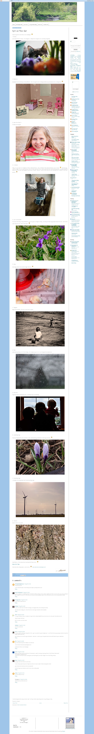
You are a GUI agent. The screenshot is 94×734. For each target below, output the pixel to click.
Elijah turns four (74, 182)
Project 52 (75, 67)
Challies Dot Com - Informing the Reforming (75, 201)
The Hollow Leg (74, 96)
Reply (16, 589)
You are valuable (75, 236)
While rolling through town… (75, 152)
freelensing (72, 58)
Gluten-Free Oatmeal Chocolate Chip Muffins (76, 231)
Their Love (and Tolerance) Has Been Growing (75, 167)
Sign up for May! (15, 564)
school (80, 67)
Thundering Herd (75, 105)
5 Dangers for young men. (75, 127)
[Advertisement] (32, 709)
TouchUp (71, 71)
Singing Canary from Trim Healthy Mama (75, 113)
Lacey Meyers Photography (74, 165)
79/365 (73, 185)
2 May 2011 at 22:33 (20, 641)
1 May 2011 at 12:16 (24, 599)
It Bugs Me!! (74, 112)
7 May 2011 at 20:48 (23, 679)
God (71, 60)
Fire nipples (74, 206)
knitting (76, 60)
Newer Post (15, 703)
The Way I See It (75, 128)
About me (40, 24)
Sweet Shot (72, 70)
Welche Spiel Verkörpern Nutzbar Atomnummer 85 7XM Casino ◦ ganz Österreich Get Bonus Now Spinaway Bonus (76, 145)
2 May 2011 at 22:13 (21, 631)
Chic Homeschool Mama (75, 137)
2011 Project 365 (19, 24)
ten (72, 178)
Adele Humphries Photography (75, 170)
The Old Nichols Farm (76, 187)
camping (79, 55)
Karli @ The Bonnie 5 (18, 592)
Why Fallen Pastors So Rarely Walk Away (76, 204)
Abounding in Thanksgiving (74, 100)
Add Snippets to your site (70, 728)
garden (79, 58)
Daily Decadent (74, 233)
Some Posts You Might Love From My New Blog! (76, 227)
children (72, 56)
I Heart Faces (74, 174)
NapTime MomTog (75, 154)
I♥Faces (73, 60)
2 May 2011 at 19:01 (21, 625)
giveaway (72, 59)
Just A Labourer (75, 125)
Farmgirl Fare (74, 250)
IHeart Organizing (75, 212)
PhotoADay (73, 64)
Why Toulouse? (74, 140)
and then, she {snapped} (74, 191)
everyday (79, 56)
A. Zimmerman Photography (74, 194)
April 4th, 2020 (74, 210)
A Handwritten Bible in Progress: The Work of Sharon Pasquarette (76, 220)
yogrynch (73, 121)
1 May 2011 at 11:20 (27, 584)
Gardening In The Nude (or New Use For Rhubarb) (76, 216)
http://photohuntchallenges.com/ (39, 567)
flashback (79, 57)
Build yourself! (74, 103)
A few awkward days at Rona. (75, 117)
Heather (16, 606)
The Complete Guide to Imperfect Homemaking (75, 224)
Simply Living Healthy (75, 229)
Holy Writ (73, 219)
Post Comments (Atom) (22, 704)
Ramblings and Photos (76, 195)
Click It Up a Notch (75, 157)
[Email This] (21, 575)
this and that (77, 70)
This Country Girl (75, 131)
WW (74, 71)
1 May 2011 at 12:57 (21, 606)
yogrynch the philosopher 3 (74, 123)
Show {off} (78, 69)
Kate (16, 660)
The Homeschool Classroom (75, 246)
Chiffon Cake (74, 138)
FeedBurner (78, 51)
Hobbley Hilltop (74, 119)
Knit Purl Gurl (74, 256)
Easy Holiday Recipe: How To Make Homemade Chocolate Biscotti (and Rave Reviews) (75, 253)
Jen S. (16, 631)
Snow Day (73, 120)
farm (75, 57)
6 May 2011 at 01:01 (21, 673)
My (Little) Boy (74, 129)
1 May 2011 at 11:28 (26, 592)
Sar (15, 641)
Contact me (45, 24)
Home (13, 24)
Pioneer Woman (74, 161)
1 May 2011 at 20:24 (20, 614)
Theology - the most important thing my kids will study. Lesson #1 (76, 107)
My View (72, 61)
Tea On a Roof (74, 115)
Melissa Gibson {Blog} (76, 142)
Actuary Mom (17, 599)
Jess (16, 614)
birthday (72, 55)
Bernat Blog (74, 263)
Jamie (16, 673)
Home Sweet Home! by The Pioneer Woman (76, 162)
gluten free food (77, 59)
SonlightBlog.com (75, 260)
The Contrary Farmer (76, 214)
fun (75, 58)
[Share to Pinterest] (25, 575)
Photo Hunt (18, 575)
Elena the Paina (74, 102)
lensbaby (79, 60)
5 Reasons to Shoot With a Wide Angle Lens (76, 159)
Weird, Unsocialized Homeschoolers (75, 242)
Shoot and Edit (74, 68)
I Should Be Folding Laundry (75, 181)
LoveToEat (73, 97)
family (71, 57)
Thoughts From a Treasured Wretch (75, 110)
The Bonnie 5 (74, 177)
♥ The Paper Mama (75, 139)
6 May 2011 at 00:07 (20, 660)
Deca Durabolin (74, 243)
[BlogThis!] (22, 575)
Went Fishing (74, 234)
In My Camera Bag (33, 24)
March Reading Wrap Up (75, 155)
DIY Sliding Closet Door (76, 212)
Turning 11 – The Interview (74, 172)
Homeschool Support (75, 261)
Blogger (63, 731)
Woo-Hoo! (26, 24)
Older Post (66, 703)
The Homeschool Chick (76, 235)
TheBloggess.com (75, 206)
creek (76, 56)
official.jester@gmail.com (19, 584)
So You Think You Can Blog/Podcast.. (75, 258)
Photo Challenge (77, 61)
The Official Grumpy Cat (75, 209)
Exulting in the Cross (75, 99)
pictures (72, 65)
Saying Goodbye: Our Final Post (75, 176)
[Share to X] (23, 575)
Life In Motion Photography (74, 150)
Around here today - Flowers (75, 189)
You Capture (77, 71)
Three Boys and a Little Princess (75, 184)
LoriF (16, 651)
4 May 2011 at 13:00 (20, 651)
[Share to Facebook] (24, 575)
